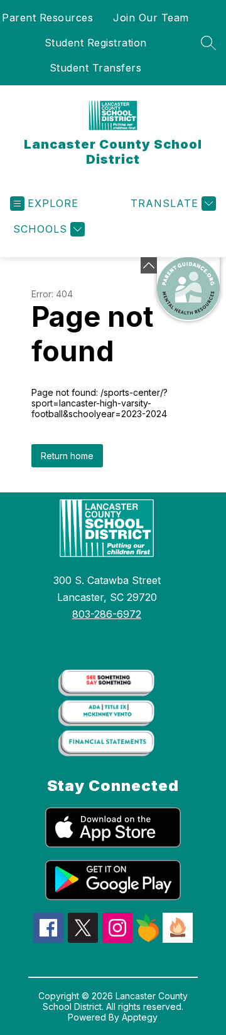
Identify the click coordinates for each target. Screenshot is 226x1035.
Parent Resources (47, 17)
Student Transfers (96, 67)
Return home (67, 455)
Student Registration (96, 42)
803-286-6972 (106, 614)
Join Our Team (151, 17)
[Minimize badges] (149, 265)
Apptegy (140, 1017)
